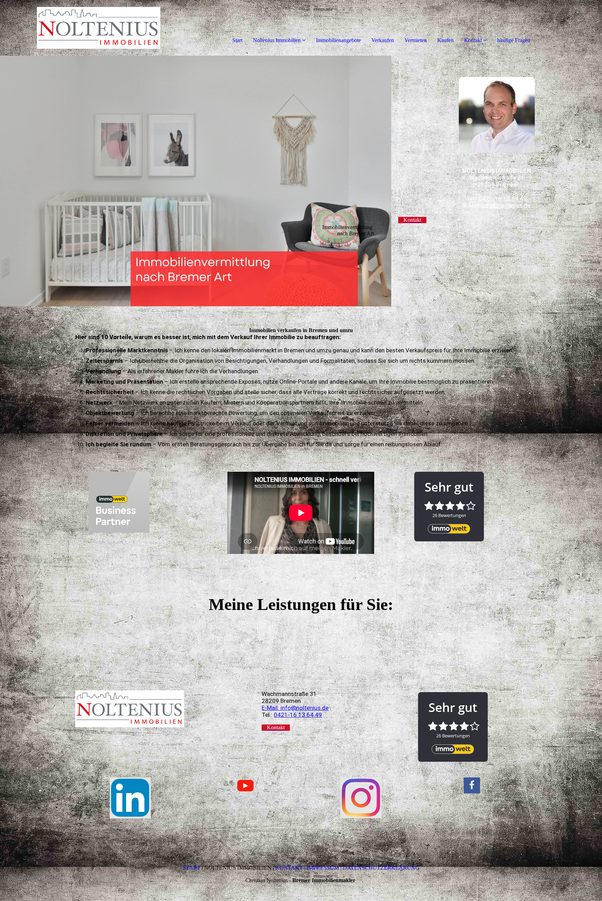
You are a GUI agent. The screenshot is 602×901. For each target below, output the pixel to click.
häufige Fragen (513, 40)
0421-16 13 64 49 (503, 198)
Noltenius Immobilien (277, 40)
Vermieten (415, 40)
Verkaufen (382, 40)
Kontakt (473, 40)
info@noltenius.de (506, 205)
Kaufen (445, 40)
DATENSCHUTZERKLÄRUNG (381, 868)
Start (237, 40)
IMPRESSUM (323, 868)
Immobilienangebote (338, 40)
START (191, 868)
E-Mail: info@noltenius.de (295, 707)
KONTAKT (289, 868)
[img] (80, 28)
